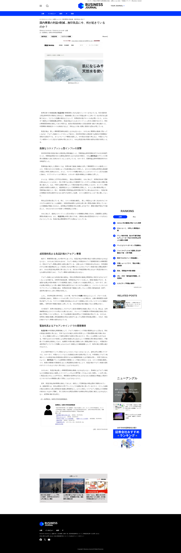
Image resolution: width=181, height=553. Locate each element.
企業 (66, 30)
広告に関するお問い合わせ (46, 536)
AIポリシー (81, 536)
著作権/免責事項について (75, 533)
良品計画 (54, 36)
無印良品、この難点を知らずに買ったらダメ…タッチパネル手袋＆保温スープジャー (133, 304)
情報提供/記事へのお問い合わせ (91, 533)
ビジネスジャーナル (45, 19)
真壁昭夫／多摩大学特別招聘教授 (65, 405)
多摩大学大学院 (59, 424)
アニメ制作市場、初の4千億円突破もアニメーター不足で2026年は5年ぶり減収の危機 (129, 238)
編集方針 (54, 533)
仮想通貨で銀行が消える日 (63, 415)
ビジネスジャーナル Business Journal (90, 6)
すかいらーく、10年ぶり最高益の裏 (128, 229)
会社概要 (60, 533)
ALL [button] (134, 217)
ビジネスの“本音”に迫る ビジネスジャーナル (48, 524)
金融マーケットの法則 (82, 418)
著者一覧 (65, 533)
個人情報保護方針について (61, 536)
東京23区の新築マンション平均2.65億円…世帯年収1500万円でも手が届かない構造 (50, 497)
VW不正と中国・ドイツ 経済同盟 (64, 418)
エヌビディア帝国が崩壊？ (126, 283)
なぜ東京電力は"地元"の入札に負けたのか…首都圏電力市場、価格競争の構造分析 (73, 497)
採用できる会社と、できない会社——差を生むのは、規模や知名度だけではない (127, 392)
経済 (57, 530)
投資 (72, 13)
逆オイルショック (60, 416)
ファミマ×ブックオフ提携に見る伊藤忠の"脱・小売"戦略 (129, 252)
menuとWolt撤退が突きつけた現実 (129, 223)
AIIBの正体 (59, 420)
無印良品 (44, 36)
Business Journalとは (45, 533)
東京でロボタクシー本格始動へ (127, 258)
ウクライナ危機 (66, 36)
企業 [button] (120, 217)
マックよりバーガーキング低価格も (129, 245)
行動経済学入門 (60, 422)
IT (62, 530)
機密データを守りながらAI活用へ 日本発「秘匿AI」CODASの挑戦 (133, 416)
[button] (41, 6)
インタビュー (49, 530)
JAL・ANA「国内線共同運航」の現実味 (128, 277)
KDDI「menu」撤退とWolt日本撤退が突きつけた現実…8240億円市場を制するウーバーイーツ (95, 497)
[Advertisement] (73, 236)
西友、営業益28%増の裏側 (126, 271)
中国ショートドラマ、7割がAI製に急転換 (129, 264)
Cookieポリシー (73, 536)
